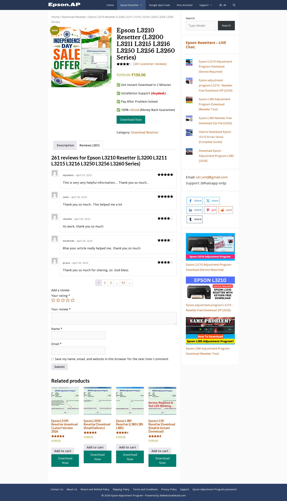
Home (110, 5)
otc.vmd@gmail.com (212, 177)
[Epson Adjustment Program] (65, 5)
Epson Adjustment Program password (214, 489)
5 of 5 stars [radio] (73, 300)
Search (190, 18)
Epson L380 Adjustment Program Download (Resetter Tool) (214, 104)
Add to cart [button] (62, 451)
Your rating (60, 296)
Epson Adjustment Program (127, 495)
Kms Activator (185, 5)
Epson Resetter (129, 5)
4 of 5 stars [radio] (68, 300)
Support (184, 489)
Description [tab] (65, 145)
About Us (72, 489)
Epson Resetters (200, 42)
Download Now (131, 120)
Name (56, 329)
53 (123, 283)
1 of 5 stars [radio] (53, 300)
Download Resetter (74, 17)
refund (134, 110)
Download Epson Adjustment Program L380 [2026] (216, 156)
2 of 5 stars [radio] (58, 300)
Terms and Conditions (145, 489)
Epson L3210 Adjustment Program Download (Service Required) (215, 66)
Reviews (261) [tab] (89, 145)
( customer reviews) (149, 64)
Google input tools (159, 5)
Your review (61, 309)
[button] (222, 5)
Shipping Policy (121, 489)
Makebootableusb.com (173, 495)
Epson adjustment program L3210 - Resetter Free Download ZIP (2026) (215, 85)
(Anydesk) (158, 93)
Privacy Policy (169, 489)
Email (56, 344)
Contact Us (57, 489)
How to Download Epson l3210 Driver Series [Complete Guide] (215, 137)
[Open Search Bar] (234, 5)
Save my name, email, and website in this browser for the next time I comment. (112, 359)
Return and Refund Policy (95, 489)
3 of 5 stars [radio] (63, 300)
